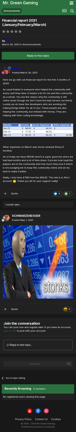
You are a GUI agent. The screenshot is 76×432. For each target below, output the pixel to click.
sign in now (10, 330)
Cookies (56, 419)
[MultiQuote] (5, 193)
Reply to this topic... (20, 344)
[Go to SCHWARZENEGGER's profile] (6, 218)
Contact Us (41, 419)
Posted (24, 72)
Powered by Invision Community (38, 426)
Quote (14, 193)
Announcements (32, 44)
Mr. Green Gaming (20, 2)
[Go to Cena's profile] (6, 70)
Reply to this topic (38, 55)
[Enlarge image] (38, 129)
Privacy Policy (23, 419)
